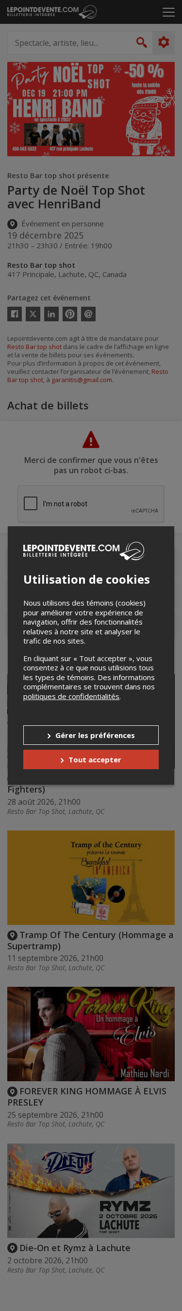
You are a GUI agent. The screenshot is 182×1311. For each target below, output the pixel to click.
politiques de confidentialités (71, 696)
